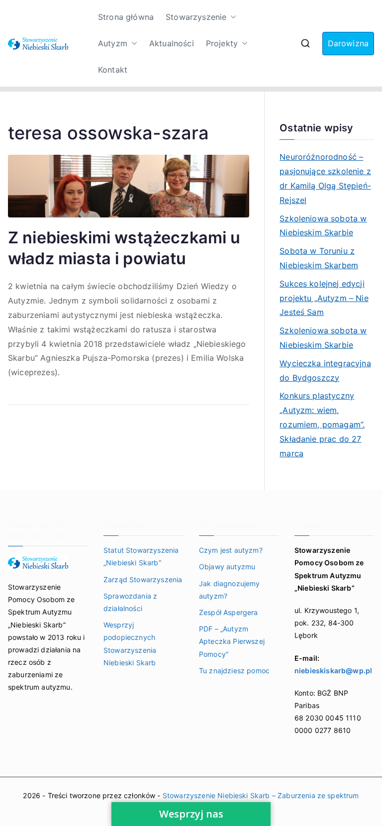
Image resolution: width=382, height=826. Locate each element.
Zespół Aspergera (228, 612)
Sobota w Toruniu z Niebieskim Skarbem (319, 258)
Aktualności (171, 43)
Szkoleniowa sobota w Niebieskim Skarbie (323, 225)
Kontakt (112, 70)
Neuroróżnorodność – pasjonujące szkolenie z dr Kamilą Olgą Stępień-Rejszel (325, 178)
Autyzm (112, 43)
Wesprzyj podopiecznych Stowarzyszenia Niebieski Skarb (129, 643)
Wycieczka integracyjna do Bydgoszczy (325, 370)
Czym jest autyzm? (231, 550)
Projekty (222, 43)
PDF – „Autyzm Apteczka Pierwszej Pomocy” (232, 641)
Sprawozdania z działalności (130, 602)
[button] (231, 17)
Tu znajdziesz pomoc (234, 670)
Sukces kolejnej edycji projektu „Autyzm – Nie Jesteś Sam (324, 298)
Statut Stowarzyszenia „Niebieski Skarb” (141, 556)
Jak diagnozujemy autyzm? (229, 589)
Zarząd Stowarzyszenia (142, 579)
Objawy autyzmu (227, 566)
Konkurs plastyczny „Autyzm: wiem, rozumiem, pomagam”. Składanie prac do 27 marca (322, 424)
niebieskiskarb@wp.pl (333, 670)
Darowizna (348, 43)
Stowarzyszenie (196, 17)
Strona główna (126, 17)
